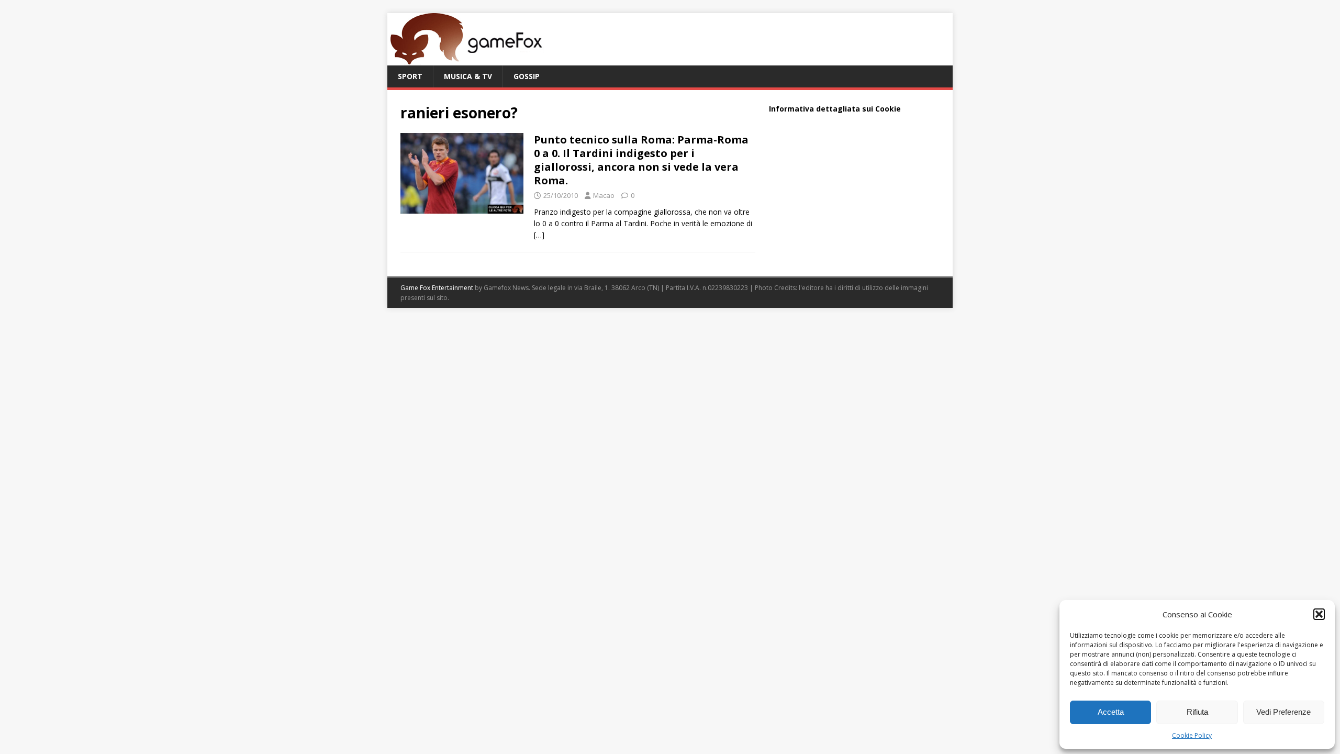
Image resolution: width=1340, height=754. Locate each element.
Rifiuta (1197, 711)
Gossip (526, 76)
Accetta (1111, 711)
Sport (410, 76)
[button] (1319, 614)
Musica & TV (468, 76)
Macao (604, 195)
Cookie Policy (1192, 735)
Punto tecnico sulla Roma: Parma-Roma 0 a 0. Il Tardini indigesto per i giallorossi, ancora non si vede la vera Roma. (641, 159)
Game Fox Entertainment (436, 287)
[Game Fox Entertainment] (465, 59)
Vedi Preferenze (1283, 711)
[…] (539, 235)
